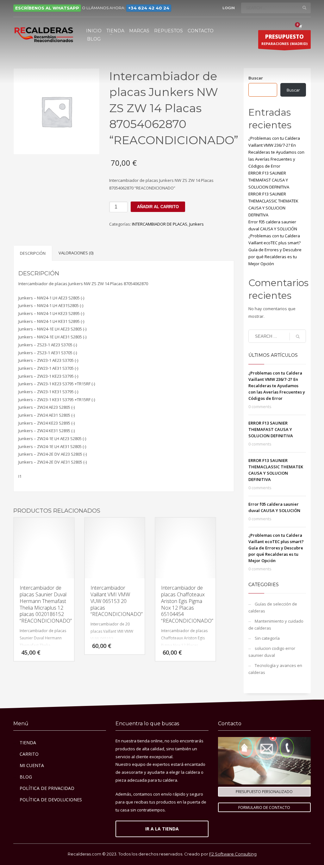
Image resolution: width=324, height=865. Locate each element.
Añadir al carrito (158, 206)
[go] (304, 7)
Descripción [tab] (33, 253)
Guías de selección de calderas (272, 607)
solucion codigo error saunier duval (271, 651)
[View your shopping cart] (300, 26)
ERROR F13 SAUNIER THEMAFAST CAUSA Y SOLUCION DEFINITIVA (268, 180)
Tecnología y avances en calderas (275, 669)
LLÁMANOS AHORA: (127, 7)
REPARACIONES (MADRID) (284, 39)
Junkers (196, 224)
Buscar (255, 78)
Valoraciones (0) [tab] (76, 253)
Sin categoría (267, 638)
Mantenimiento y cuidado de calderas (275, 624)
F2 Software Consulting (233, 853)
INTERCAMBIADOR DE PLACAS (159, 224)
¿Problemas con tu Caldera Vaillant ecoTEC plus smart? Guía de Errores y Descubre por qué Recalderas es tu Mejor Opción (275, 249)
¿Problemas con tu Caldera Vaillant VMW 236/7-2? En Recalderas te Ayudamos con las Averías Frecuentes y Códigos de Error (276, 152)
